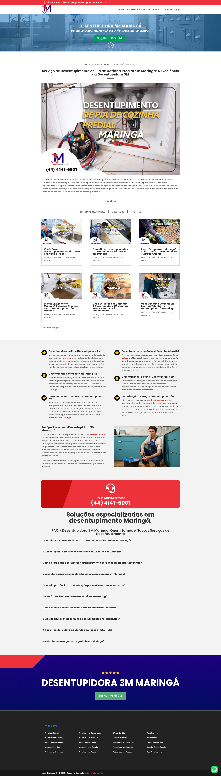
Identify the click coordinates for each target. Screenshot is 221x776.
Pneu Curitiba (152, 733)
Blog (177, 10)
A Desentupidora (136, 10)
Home (121, 10)
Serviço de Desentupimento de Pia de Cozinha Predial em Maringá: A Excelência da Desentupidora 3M (110, 73)
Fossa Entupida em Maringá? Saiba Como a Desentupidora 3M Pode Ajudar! (159, 251)
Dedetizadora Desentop (54, 742)
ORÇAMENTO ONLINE (109, 38)
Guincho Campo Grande (156, 747)
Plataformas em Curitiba (122, 752)
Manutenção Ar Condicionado (124, 742)
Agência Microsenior (94, 773)
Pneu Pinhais (152, 738)
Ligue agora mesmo (111, 498)
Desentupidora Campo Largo (90, 733)
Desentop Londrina (52, 747)
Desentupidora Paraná (87, 752)
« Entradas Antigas (50, 327)
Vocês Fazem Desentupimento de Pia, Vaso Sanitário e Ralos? (62, 251)
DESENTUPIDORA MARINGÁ (92, 212)
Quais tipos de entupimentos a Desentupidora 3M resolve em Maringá (110, 251)
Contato (167, 10)
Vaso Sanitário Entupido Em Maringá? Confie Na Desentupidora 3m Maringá (158, 306)
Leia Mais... (110, 201)
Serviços (152, 10)
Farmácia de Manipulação (123, 747)
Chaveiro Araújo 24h (155, 742)
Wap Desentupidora (154, 752)
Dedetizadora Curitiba (87, 742)
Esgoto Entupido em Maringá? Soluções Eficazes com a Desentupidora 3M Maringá (61, 307)
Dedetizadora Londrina (54, 752)
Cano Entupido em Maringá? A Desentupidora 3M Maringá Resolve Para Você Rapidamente (110, 307)
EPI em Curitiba (119, 733)
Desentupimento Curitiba (88, 747)
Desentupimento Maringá (54, 738)
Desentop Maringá (52, 733)
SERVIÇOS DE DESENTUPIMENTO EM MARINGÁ (104, 64)
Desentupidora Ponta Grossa (90, 738)
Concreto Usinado (120, 738)
